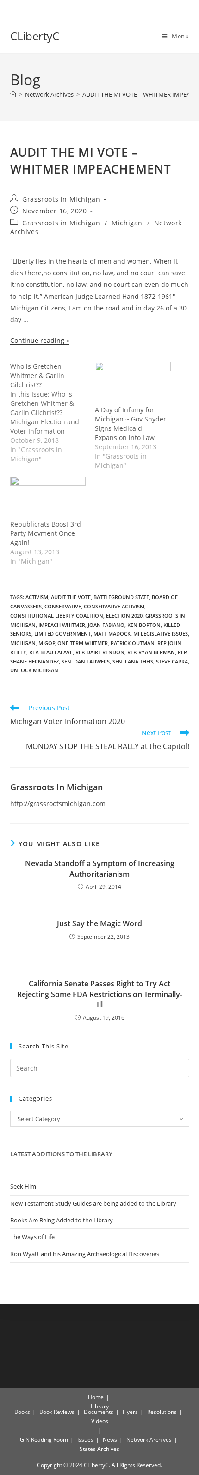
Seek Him (23, 1186)
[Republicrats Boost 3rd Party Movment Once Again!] (48, 498)
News (110, 1440)
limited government (62, 633)
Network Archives (149, 1440)
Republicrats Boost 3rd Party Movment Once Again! (45, 533)
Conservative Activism (114, 606)
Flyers (130, 1412)
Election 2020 (124, 615)
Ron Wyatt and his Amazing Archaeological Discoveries (84, 1254)
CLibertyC (34, 35)
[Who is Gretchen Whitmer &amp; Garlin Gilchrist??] (52, 413)
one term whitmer (82, 642)
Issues (85, 1440)
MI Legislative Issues (160, 633)
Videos (99, 1421)
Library (100, 1406)
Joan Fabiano (106, 624)
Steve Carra (172, 661)
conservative (62, 606)
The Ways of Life (32, 1237)
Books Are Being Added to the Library (61, 1220)
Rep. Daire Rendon (99, 652)
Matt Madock (112, 633)
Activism (36, 597)
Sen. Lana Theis (132, 661)
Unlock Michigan (34, 670)
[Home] (13, 94)
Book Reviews (57, 1412)
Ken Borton (144, 624)
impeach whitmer (61, 624)
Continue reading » (39, 340)
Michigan (127, 222)
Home (96, 1397)
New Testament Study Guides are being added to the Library (93, 1203)
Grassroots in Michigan (61, 199)
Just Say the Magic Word (99, 923)
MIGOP (46, 642)
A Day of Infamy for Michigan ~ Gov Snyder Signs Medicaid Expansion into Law (130, 423)
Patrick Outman (133, 642)
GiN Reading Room (44, 1440)
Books (22, 1412)
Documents (98, 1412)
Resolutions (162, 1412)
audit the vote (71, 597)
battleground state (121, 597)
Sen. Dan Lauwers (86, 661)
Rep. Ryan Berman (151, 652)
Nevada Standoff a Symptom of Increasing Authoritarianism (99, 868)
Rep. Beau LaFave (51, 652)
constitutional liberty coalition (56, 615)
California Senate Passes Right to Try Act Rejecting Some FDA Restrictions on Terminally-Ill (99, 994)
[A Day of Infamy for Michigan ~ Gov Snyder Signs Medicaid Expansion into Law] (133, 383)
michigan (23, 642)
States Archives (99, 1449)
